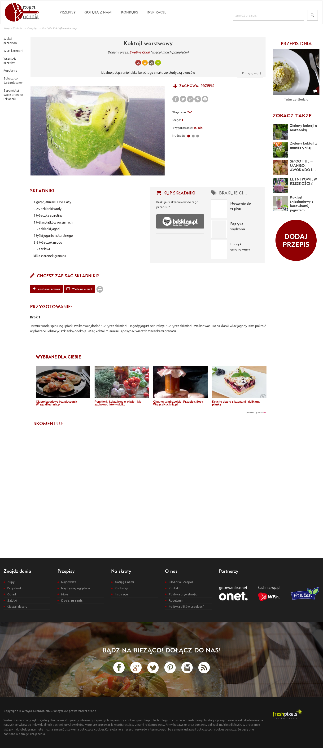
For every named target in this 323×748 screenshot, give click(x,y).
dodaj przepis (296, 240)
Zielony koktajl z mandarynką (303, 145)
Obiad (11, 594)
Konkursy (121, 588)
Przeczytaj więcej (251, 73)
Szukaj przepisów (10, 40)
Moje (64, 594)
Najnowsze (68, 582)
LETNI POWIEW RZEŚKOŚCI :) (303, 181)
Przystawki (14, 588)
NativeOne (151, 412)
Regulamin (176, 600)
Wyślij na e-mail (81, 288)
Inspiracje (156, 12)
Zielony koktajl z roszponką (303, 127)
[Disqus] (148, 488)
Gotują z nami (98, 12)
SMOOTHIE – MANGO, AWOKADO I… (303, 165)
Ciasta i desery (17, 606)
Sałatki (12, 600)
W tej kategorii (13, 50)
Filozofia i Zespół (181, 582)
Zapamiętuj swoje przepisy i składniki (13, 95)
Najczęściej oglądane (75, 588)
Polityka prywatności (183, 594)
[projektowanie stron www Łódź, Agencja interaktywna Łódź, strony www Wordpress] (287, 713)
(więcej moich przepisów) (169, 52)
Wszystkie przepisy (10, 60)
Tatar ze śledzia (296, 99)
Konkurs (129, 12)
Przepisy (68, 12)
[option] (98, 130)
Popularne (10, 70)
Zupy (10, 582)
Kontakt (174, 588)
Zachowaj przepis (196, 86)
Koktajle (47, 28)
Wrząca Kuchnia (13, 28)
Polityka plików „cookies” (186, 606)
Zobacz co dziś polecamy (13, 80)
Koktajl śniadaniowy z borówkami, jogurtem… (301, 203)
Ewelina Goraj (139, 52)
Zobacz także (292, 115)
